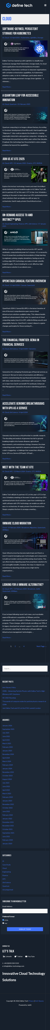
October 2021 (7, 829)
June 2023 (6, 786)
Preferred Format (8, 916)
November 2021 (8, 826)
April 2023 (6, 790)
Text (5, 923)
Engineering (14, 224)
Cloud (7, 38)
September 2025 (8, 729)
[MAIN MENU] (45, 5)
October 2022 (7, 808)
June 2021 (6, 836)
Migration (33, 527)
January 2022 (7, 819)
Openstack (31, 285)
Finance (21, 224)
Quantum (13, 104)
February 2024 (7, 765)
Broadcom (25, 527)
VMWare (5, 530)
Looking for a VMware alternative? (22, 585)
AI (3, 38)
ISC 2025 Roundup (9, 698)
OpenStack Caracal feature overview (24, 281)
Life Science (33, 224)
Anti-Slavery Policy (9, 687)
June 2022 (6, 811)
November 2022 (8, 804)
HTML (6, 920)
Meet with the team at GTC (17, 467)
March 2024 (6, 761)
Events (29, 163)
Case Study (6, 865)
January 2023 (7, 801)
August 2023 (7, 779)
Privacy (31, 1001)
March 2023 (6, 793)
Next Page (42, 646)
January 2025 (7, 751)
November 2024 (8, 754)
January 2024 (7, 768)
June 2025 (6, 736)
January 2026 (7, 726)
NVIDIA (39, 163)
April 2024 (6, 758)
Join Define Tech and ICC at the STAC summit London (21, 708)
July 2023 (5, 783)
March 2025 (6, 743)
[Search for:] (25, 669)
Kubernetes (25, 38)
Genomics (32, 349)
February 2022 (7, 815)
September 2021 (8, 833)
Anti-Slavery (39, 1001)
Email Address (7, 906)
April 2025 (6, 740)
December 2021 (8, 822)
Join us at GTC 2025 (13, 159)
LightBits (33, 38)
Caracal (23, 285)
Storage (40, 38)
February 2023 (7, 797)
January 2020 (7, 844)
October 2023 (7, 776)
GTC (34, 163)
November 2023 (8, 772)
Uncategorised (7, 890)
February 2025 (7, 747)
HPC (11, 163)
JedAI (38, 589)
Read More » (6, 87)
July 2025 (5, 733)
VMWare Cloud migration (16, 523)
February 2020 (7, 840)
